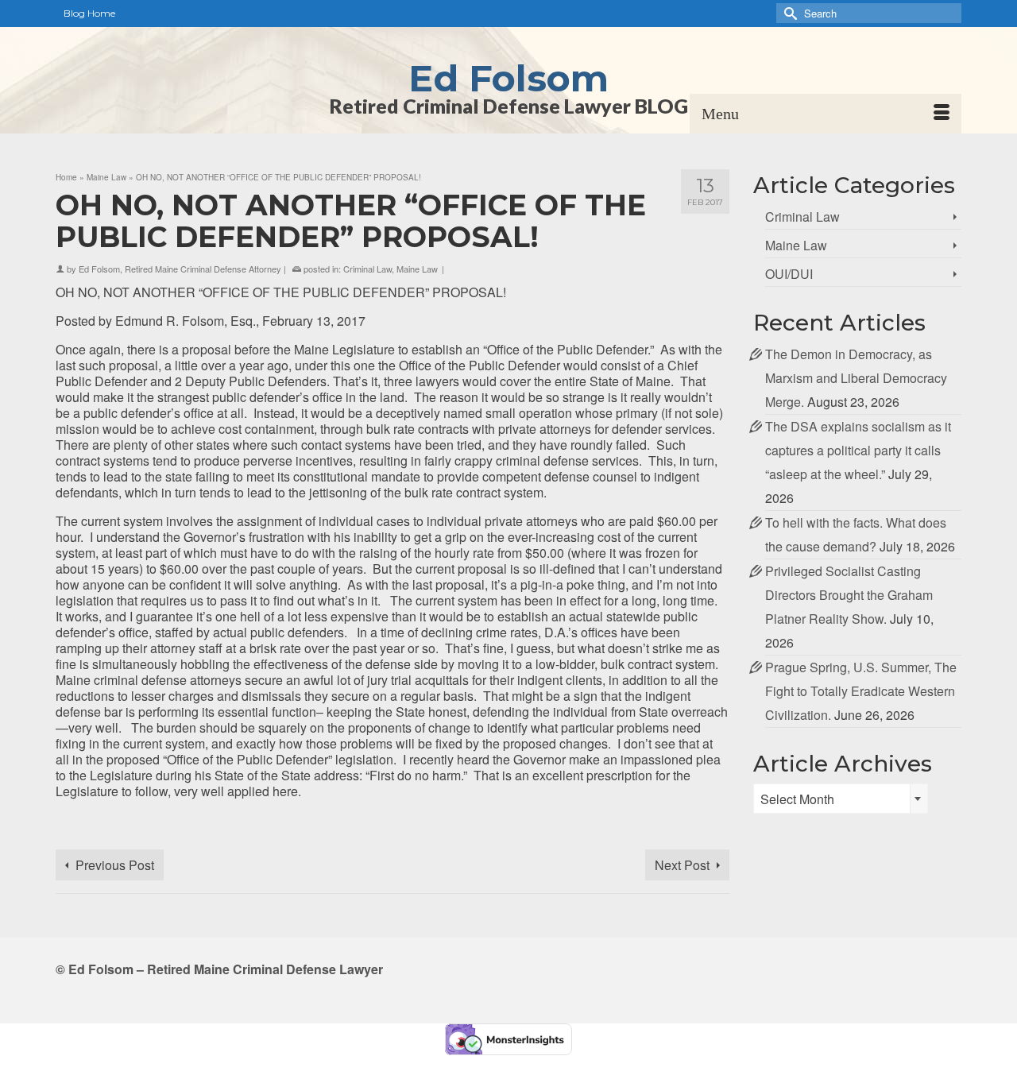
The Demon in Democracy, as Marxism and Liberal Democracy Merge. (856, 378)
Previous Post (114, 865)
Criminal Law (367, 268)
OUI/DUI (789, 274)
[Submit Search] (788, 13)
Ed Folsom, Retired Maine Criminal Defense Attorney (180, 268)
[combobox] (840, 798)
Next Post (682, 865)
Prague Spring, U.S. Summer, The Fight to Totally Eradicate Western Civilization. (861, 691)
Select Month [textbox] (797, 799)
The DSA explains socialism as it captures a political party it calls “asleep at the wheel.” (858, 450)
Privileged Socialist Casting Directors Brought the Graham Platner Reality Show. (849, 595)
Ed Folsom (508, 78)
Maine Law (417, 268)
